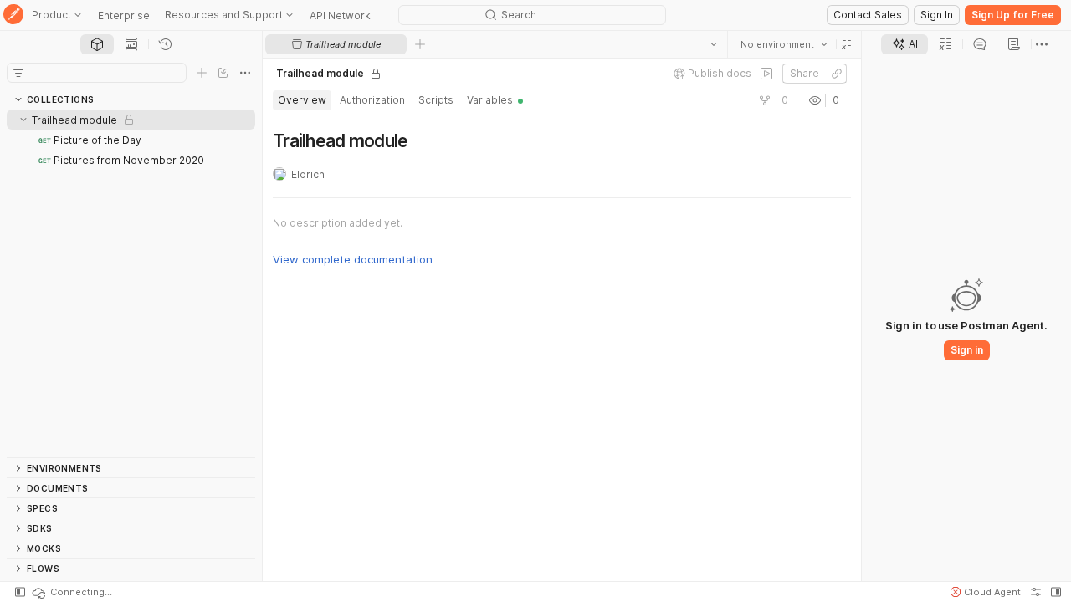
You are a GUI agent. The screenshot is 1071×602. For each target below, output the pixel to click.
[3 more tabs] (1042, 44)
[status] (71, 592)
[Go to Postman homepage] (13, 15)
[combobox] (784, 44)
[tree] (131, 283)
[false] (766, 74)
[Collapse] (23, 119)
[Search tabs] (714, 44)
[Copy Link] (837, 74)
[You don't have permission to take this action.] (420, 44)
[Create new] (202, 73)
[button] (847, 44)
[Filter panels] (18, 72)
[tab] (97, 44)
